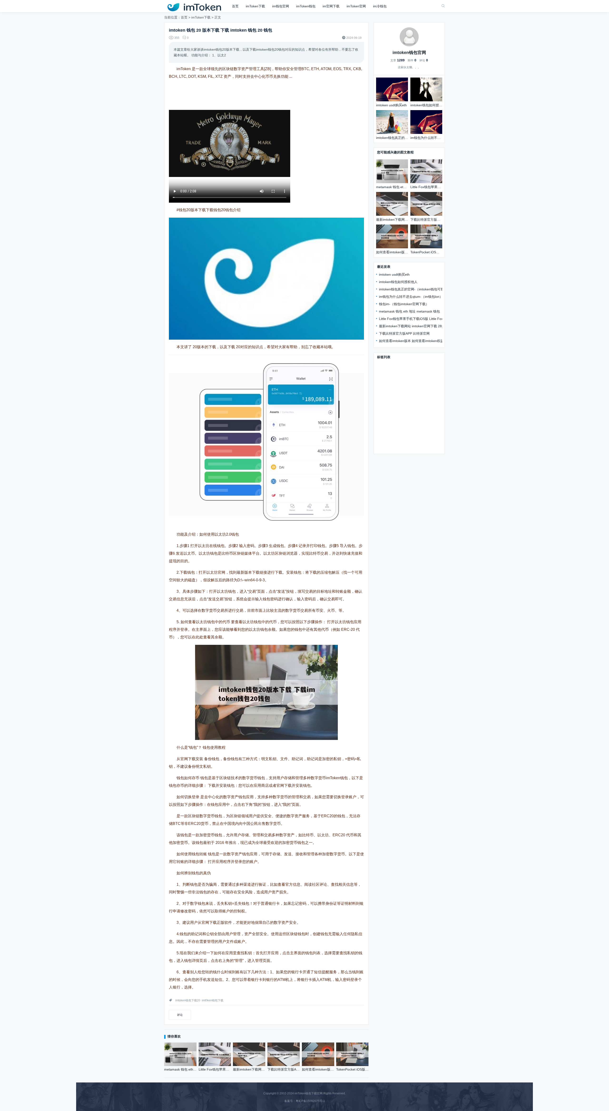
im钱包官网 (280, 6)
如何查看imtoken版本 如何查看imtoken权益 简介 (415, 341)
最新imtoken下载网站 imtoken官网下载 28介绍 (413, 326)
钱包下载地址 (387, 378)
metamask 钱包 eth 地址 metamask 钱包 (409, 311)
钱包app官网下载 (419, 420)
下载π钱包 (385, 371)
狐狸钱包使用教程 (390, 447)
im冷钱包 (380, 6)
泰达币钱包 (411, 434)
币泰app (383, 427)
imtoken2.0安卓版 (390, 406)
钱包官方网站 (411, 378)
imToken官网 (356, 6)
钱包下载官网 (411, 365)
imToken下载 (255, 6)
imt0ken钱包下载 (212, 1000)
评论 (180, 1015)
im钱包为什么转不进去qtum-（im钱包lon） (411, 297)
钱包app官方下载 (390, 420)
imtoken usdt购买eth (394, 274)
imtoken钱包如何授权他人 (398, 282)
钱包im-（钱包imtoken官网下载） (404, 304)
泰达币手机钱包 (389, 413)
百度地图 (312, 1109)
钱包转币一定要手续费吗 (418, 440)
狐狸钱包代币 (414, 413)
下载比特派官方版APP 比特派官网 (404, 333)
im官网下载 (331, 6)
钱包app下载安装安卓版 (414, 371)
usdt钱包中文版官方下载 (411, 427)
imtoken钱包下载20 (187, 1000)
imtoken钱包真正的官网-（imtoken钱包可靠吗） (415, 289)
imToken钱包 (305, 6)
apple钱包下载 (424, 385)
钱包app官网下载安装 (393, 385)
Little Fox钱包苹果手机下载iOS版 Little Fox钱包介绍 (417, 319)
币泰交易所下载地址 (407, 399)
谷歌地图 (296, 1109)
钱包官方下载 (387, 365)
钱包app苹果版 (388, 434)
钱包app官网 (386, 440)
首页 (235, 6)
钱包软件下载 (387, 392)
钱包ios (382, 399)
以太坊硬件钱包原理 (422, 406)
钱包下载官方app (414, 392)
